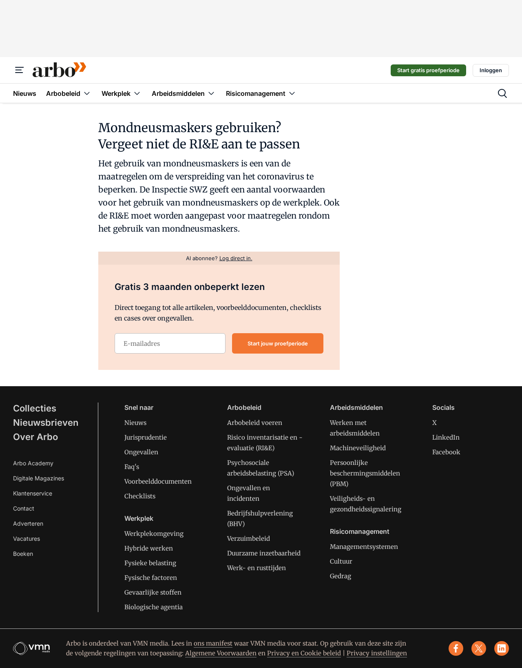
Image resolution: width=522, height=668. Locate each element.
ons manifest (213, 643)
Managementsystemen (364, 547)
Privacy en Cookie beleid (304, 653)
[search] (502, 93)
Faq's (131, 467)
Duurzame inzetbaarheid (264, 553)
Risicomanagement (359, 531)
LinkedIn (446, 437)
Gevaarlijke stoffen (152, 592)
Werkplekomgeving (154, 533)
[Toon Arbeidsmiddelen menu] (211, 93)
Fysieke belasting (150, 563)
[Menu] (19, 70)
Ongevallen (141, 452)
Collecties (34, 408)
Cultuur (341, 561)
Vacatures (26, 538)
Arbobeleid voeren (254, 423)
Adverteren (28, 523)
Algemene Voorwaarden (221, 653)
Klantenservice (32, 493)
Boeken (23, 553)
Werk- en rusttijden (256, 568)
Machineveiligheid (358, 448)
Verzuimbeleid (248, 538)
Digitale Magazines (38, 478)
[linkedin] (501, 648)
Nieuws (135, 423)
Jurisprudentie (145, 437)
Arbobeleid (244, 407)
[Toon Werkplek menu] (137, 93)
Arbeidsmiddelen (356, 407)
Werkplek (138, 518)
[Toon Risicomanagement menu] (292, 93)
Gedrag (340, 576)
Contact (23, 508)
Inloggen (491, 70)
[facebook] (456, 648)
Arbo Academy (33, 463)
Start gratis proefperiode (428, 70)
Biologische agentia (153, 607)
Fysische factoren (150, 578)
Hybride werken (148, 548)
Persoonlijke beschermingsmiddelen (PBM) (365, 473)
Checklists (139, 496)
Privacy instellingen (377, 653)
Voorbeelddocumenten (158, 481)
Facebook (446, 452)
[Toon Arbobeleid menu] (87, 93)
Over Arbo (35, 436)
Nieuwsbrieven (45, 422)
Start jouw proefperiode (278, 343)
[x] (478, 648)
